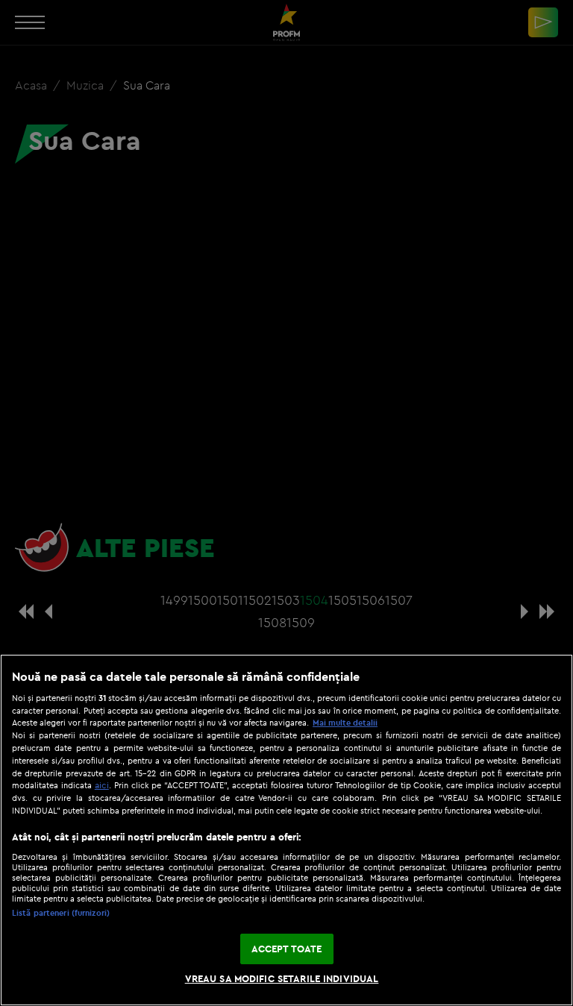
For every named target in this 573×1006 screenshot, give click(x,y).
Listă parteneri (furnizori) (61, 913)
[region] (286, 830)
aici (102, 784)
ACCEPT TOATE (286, 949)
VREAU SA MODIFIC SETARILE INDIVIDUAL (282, 978)
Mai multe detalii (345, 722)
